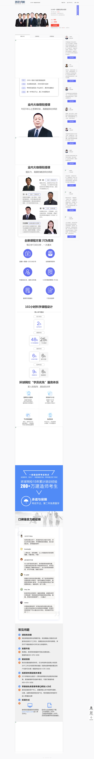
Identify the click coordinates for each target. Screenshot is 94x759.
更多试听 (72, 57)
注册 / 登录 (76, 2)
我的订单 (63, 2)
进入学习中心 (69, 2)
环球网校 (20, 2)
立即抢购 (55, 25)
